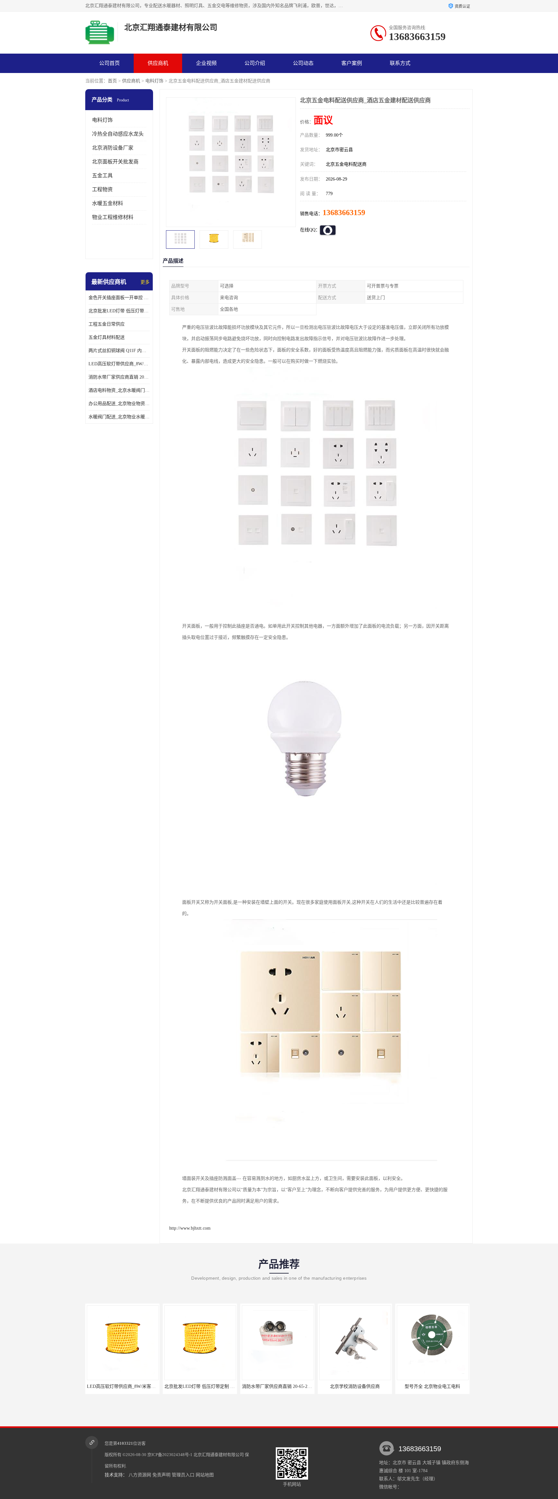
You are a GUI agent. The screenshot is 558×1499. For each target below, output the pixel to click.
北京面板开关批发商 (115, 161)
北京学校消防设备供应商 (277, 1386)
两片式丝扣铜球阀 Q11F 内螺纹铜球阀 (119, 350)
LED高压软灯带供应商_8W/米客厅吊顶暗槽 (119, 363)
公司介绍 (254, 63)
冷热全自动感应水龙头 (118, 134)
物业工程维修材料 (112, 217)
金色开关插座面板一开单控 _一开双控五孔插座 (119, 297)
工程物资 (102, 189)
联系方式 (400, 63)
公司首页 (109, 63)
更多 (145, 282)
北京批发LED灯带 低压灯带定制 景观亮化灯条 (119, 310)
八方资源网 (140, 1475)
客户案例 (351, 63)
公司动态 (303, 63)
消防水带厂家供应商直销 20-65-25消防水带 (119, 377)
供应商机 (158, 63)
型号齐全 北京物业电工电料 (355, 1386)
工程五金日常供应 (106, 324)
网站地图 (205, 1475)
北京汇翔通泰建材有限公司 (218, 1454)
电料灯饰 (154, 80)
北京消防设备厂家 (112, 148)
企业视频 (206, 63)
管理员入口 (183, 1475)
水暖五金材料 (107, 203)
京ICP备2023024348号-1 (169, 1454)
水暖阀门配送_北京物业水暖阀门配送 (119, 416)
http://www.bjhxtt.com (190, 1228)
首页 (112, 80)
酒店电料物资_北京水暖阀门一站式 (119, 390)
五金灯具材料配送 (106, 337)
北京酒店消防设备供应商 (432, 1386)
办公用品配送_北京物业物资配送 (119, 403)
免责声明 (161, 1475)
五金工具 (102, 175)
